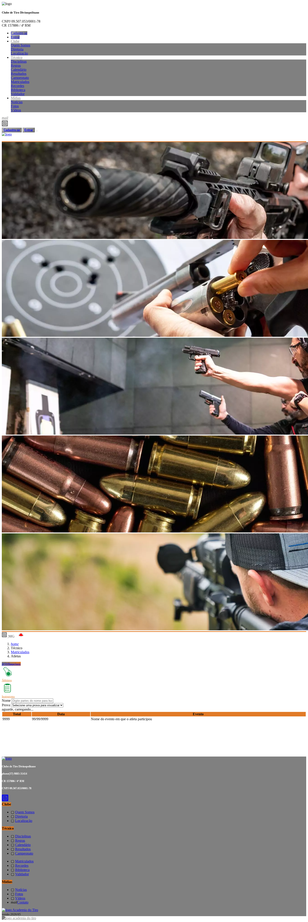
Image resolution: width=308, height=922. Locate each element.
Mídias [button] (16, 98)
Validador (18, 94)
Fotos (15, 106)
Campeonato (20, 78)
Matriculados (20, 82)
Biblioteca (18, 90)
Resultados (18, 74)
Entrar (15, 37)
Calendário (18, 69)
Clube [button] (15, 41)
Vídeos (16, 110)
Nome (6, 700)
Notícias (17, 102)
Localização (19, 53)
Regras (16, 65)
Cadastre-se (19, 33)
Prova (6, 705)
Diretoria (17, 49)
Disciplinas (19, 61)
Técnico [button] (16, 57)
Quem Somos (20, 45)
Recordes (17, 86)
